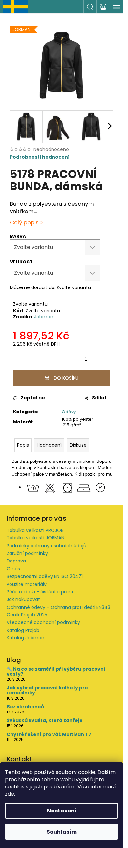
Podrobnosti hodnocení (40, 157)
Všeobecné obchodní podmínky (43, 622)
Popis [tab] (23, 445)
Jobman (43, 316)
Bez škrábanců (25, 706)
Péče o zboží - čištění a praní (40, 591)
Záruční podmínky (27, 553)
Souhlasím (62, 832)
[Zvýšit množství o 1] (102, 359)
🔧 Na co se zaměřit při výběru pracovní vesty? (56, 672)
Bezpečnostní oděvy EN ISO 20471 (45, 576)
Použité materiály (27, 584)
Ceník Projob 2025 (27, 614)
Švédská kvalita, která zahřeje (45, 720)
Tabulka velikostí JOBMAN (35, 538)
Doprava (16, 561)
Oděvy (69, 412)
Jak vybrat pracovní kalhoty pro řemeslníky (47, 691)
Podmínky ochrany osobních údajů (46, 545)
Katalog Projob (23, 630)
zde (9, 794)
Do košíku (66, 378)
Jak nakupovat (23, 599)
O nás (13, 568)
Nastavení (61, 810)
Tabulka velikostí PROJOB (35, 530)
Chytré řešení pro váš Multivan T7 (49, 734)
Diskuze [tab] (78, 445)
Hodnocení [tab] (49, 445)
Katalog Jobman (25, 638)
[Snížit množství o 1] (70, 359)
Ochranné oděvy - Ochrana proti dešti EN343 (58, 607)
